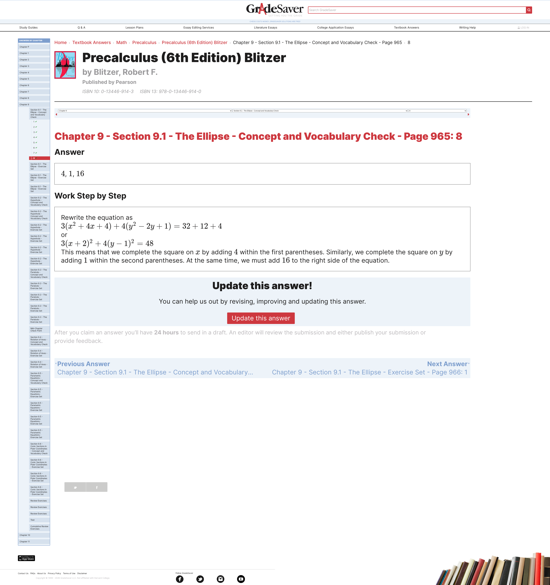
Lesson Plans (134, 27)
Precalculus (144, 42)
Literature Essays (265, 27)
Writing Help (467, 27)
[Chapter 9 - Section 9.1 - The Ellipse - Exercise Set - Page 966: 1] (468, 113)
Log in (524, 27)
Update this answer (261, 318)
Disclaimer (82, 573)
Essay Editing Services (198, 27)
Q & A (81, 27)
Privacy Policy (54, 573)
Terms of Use (69, 573)
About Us (41, 573)
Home (60, 42)
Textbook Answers (406, 27)
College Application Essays (335, 27)
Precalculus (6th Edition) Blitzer (194, 42)
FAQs (32, 573)
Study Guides (28, 27)
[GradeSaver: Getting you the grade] (275, 10)
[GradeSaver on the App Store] (26, 558)
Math (121, 42)
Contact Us (23, 573)
